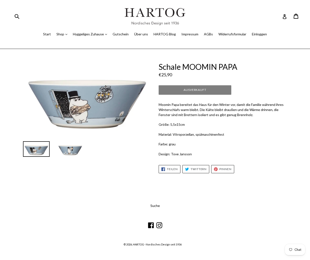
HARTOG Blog (165, 34)
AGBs (208, 34)
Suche (155, 206)
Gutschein (121, 34)
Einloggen (259, 34)
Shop (60, 34)
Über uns (141, 34)
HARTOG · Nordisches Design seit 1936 (157, 244)
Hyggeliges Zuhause (89, 34)
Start (47, 34)
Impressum (189, 34)
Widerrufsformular (232, 34)
